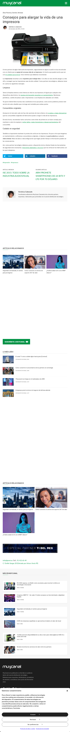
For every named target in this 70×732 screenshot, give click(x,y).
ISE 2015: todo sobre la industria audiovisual (16, 174)
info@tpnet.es (8, 560)
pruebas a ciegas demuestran (57, 113)
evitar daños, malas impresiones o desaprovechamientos (40, 122)
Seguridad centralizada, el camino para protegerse (32, 609)
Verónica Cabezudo (25, 192)
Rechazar (33, 719)
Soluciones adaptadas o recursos (32, 147)
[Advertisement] (35, 225)
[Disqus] (35, 303)
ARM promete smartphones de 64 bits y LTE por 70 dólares (50, 176)
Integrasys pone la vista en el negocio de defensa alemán (32, 390)
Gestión (14, 13)
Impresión (7, 162)
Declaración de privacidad (42, 728)
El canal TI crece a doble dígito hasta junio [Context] (31, 356)
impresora (15, 162)
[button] (67, 691)
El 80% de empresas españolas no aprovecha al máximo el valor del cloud (39, 621)
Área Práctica (7, 13)
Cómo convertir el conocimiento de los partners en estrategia (34, 368)
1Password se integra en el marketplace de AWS (30, 379)
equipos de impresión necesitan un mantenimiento (37, 95)
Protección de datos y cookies (27, 728)
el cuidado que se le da (12, 74)
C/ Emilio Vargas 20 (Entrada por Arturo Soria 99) (20, 563)
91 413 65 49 (22, 560)
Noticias (20, 13)
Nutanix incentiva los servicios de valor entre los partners (34, 647)
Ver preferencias (33, 724)
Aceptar (33, 714)
